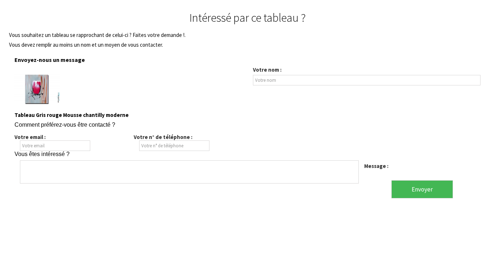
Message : (376, 166)
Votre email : (30, 137)
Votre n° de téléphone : (163, 137)
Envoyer (422, 189)
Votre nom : (267, 70)
